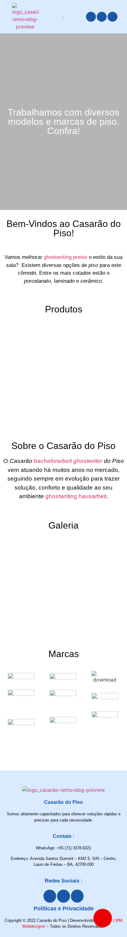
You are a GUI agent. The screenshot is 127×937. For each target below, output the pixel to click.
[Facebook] (91, 17)
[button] (63, 17)
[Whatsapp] (112, 17)
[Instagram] (102, 17)
